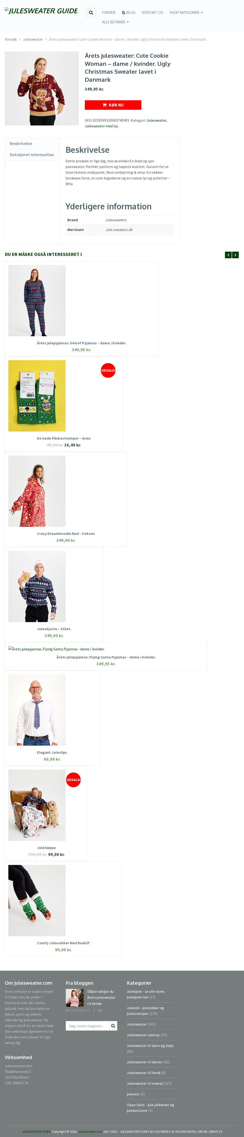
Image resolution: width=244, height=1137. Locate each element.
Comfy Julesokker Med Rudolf (63, 942)
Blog (130, 12)
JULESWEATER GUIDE (36, 1131)
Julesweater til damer (145, 1062)
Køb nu (116, 105)
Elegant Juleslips (52, 752)
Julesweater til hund (143, 1072)
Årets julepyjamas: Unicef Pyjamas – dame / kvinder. (81, 343)
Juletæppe (46, 847)
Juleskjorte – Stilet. (54, 628)
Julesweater (156, 120)
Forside (109, 12)
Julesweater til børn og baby (150, 1045)
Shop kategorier (184, 12)
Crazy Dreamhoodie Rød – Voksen (66, 533)
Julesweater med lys (101, 126)
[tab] (32, 143)
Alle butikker (113, 22)
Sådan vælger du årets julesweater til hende (101, 997)
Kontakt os (152, 12)
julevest (133, 1094)
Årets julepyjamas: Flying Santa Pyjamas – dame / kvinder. (106, 657)
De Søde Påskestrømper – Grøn (64, 438)
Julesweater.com (90, 1131)
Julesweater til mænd (145, 1083)
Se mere (81, 293)
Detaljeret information (32, 154)
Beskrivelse (21, 143)
